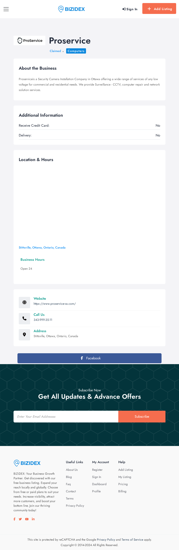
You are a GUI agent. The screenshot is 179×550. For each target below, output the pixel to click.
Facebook (93, 358)
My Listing (124, 477)
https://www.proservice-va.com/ (55, 303)
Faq (68, 484)
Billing (122, 491)
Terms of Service (132, 539)
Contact (71, 491)
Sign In (96, 477)
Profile (96, 491)
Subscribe (142, 416)
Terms (70, 498)
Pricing (123, 484)
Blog (69, 477)
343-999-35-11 (43, 320)
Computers (76, 51)
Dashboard (99, 484)
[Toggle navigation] (6, 9)
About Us (72, 470)
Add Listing (163, 9)
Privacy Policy (75, 505)
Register (97, 470)
